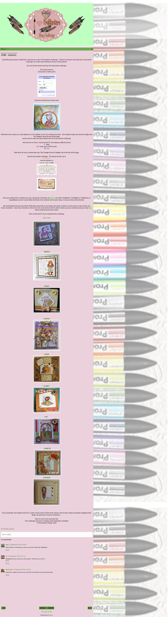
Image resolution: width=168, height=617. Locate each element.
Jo (6, 556)
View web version (46, 611)
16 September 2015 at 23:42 (22, 569)
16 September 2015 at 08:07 (18, 544)
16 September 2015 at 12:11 (16, 556)
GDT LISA (46, 218)
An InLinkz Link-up (7, 529)
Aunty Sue (9, 569)
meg (7, 544)
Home (46, 608)
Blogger (50, 615)
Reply (7, 550)
